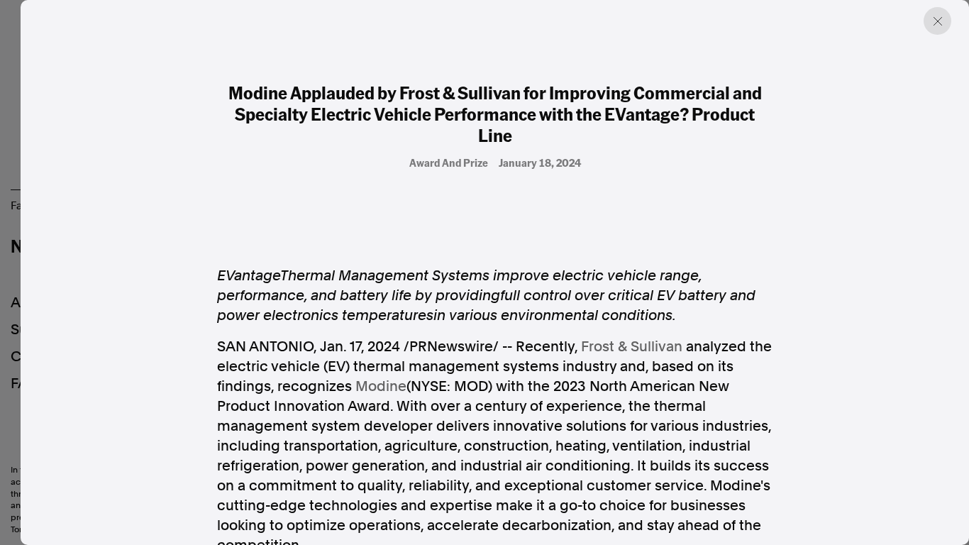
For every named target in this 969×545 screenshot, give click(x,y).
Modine (380, 386)
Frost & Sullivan (631, 346)
